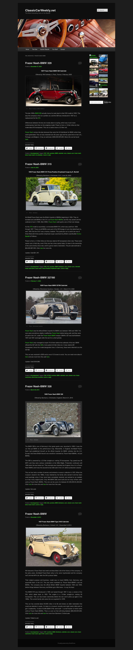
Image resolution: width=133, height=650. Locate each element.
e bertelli (77, 266)
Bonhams (61, 266)
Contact (63, 49)
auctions (52, 153)
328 (41, 345)
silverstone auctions (37, 377)
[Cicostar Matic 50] (103, 59)
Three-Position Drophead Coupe (51, 268)
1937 (45, 153)
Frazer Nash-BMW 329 (38, 63)
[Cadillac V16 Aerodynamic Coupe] (93, 83)
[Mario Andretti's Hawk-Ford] (93, 93)
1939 (45, 375)
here (26, 139)
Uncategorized (34, 153)
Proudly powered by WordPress (66, 643)
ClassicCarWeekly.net (40, 10)
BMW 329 (38, 113)
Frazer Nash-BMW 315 (38, 164)
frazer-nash (31, 155)
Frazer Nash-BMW (56, 219)
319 (39, 118)
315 (31, 227)
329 (48, 153)
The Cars (34, 49)
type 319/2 (41, 634)
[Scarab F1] (103, 79)
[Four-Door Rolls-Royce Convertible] (93, 73)
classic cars (70, 153)
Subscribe (106, 102)
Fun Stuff (55, 49)
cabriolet (61, 153)
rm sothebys (38, 155)
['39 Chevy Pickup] (93, 63)
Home (27, 49)
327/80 (49, 375)
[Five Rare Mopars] (103, 69)
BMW (56, 153)
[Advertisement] (98, 135)
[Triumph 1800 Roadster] (93, 56)
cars (65, 153)
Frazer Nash (29, 132)
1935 (45, 266)
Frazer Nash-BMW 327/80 (40, 277)
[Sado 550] (103, 93)
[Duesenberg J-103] (103, 86)
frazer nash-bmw (30, 268)
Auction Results (44, 49)
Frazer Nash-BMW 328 (38, 386)
